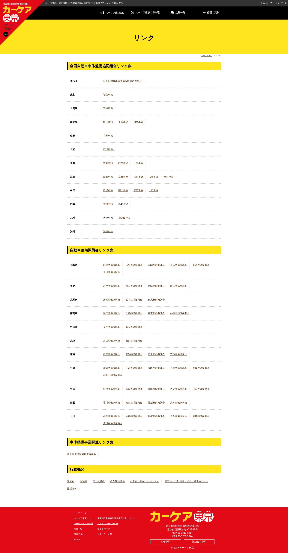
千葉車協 (123, 122)
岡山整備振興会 (156, 389)
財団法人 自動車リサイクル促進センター (186, 481)
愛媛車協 (108, 204)
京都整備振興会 (134, 368)
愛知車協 (108, 163)
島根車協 (108, 190)
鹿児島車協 (124, 217)
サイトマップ (281, 3)
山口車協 (153, 190)
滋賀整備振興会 (111, 368)
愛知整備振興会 (134, 354)
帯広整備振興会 (178, 265)
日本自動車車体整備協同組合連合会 (122, 81)
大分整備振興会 (178, 416)
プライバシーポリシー (107, 523)
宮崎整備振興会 (201, 416)
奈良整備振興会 (201, 368)
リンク (77, 539)
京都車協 (123, 176)
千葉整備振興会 (134, 313)
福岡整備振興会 (111, 416)
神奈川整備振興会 (179, 313)
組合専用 (165, 541)
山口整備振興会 (201, 389)
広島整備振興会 (178, 389)
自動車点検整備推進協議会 (81, 454)
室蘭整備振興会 (156, 265)
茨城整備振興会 (111, 299)
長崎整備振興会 (156, 416)
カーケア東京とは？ (83, 518)
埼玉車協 (108, 122)
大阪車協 (138, 176)
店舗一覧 (78, 529)
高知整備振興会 (178, 402)
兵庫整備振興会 (178, 368)
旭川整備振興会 (111, 272)
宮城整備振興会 (156, 286)
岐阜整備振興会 (156, 354)
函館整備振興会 (134, 265)
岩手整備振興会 (111, 286)
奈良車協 (168, 176)
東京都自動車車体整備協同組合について (116, 518)
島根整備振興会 (111, 389)
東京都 (70, 481)
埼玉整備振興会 (111, 313)
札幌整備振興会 (111, 265)
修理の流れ (79, 534)
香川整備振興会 (111, 402)
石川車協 (109, 149)
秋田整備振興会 (134, 286)
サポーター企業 (104, 534)
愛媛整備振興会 (156, 402)
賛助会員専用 (199, 541)
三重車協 (138, 163)
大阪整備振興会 (156, 368)
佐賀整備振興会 (134, 416)
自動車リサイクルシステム (144, 481)
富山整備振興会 (111, 340)
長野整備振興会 (111, 327)
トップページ (206, 56)
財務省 (83, 481)
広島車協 (138, 190)
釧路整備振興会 (201, 265)
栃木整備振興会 (134, 299)
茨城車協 (108, 108)
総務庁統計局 (117, 481)
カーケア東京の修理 (83, 523)
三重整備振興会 (178, 354)
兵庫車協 (153, 176)
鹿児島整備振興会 (112, 423)
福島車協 (108, 94)
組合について (266, 3)
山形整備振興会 (178, 286)
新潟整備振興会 (134, 327)
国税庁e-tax (73, 488)
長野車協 (108, 135)
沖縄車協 (108, 231)
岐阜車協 (123, 163)
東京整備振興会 (156, 313)
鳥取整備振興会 (134, 389)
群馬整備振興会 (156, 299)
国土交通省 (99, 481)
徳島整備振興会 (134, 402)
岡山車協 (123, 190)
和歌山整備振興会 (112, 375)
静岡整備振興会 (111, 354)
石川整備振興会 (134, 340)
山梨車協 (138, 122)
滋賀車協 (108, 176)
